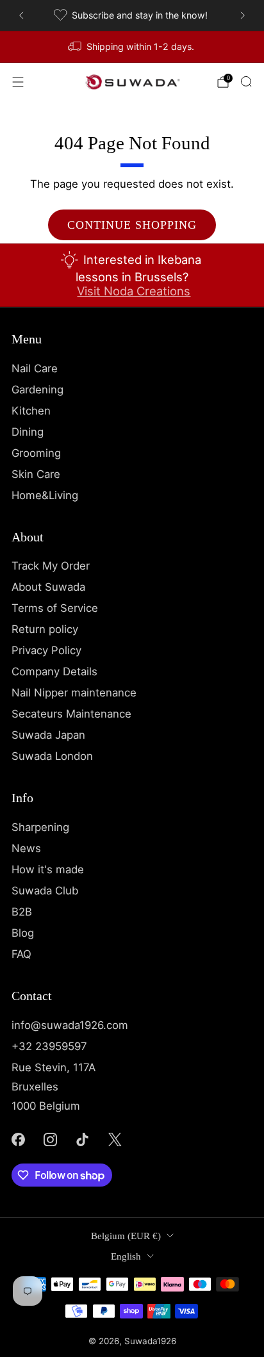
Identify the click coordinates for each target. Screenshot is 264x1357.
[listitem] (131, 15)
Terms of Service (55, 608)
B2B (22, 911)
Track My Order (51, 565)
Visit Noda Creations (133, 291)
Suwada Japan (48, 734)
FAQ (21, 954)
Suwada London (52, 756)
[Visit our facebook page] (18, 1140)
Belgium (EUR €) (126, 1236)
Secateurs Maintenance (71, 713)
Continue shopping (132, 224)
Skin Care (36, 474)
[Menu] (18, 82)
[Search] (246, 81)
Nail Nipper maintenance (74, 692)
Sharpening (40, 827)
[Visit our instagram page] (50, 1140)
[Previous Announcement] (21, 15)
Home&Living (45, 495)
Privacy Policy (46, 650)
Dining (28, 431)
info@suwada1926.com (70, 1025)
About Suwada (48, 586)
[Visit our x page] (115, 1140)
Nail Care (35, 368)
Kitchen (31, 410)
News (26, 848)
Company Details (54, 671)
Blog (23, 932)
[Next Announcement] (243, 15)
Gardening (37, 389)
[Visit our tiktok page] (83, 1140)
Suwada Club (45, 890)
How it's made (48, 869)
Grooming (36, 453)
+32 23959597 (49, 1046)
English (126, 1256)
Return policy (45, 629)
